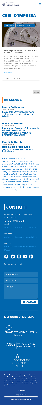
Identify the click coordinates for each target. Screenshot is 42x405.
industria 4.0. (33, 179)
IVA (6, 182)
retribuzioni (29, 184)
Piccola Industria (8, 184)
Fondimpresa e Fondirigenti (23, 174)
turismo (21, 190)
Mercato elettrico (34, 182)
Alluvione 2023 (13, 158)
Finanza (4, 174)
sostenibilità (18, 186)
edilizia (26, 169)
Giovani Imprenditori (10, 179)
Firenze (10, 174)
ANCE (22, 159)
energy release (21, 172)
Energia (14, 172)
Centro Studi (26, 163)
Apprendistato (28, 159)
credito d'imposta (30, 166)
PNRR (17, 184)
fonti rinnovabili (23, 177)
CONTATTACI (29, 302)
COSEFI (21, 166)
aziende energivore (21, 161)
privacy (23, 185)
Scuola (10, 187)
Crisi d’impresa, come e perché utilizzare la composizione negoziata (21, 51)
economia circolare (17, 169)
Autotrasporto (7, 161)
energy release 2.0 (33, 172)
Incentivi (23, 179)
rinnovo (5, 187)
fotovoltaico (32, 177)
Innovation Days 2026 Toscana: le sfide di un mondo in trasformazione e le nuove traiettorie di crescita (20, 131)
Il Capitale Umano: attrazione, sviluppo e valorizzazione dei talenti (18, 114)
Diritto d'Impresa (9, 25)
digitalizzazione (6, 169)
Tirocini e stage (13, 190)
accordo (4, 159)
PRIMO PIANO (31, 25)
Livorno (11, 181)
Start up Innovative (32, 187)
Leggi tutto (8, 72)
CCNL (13, 163)
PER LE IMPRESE (20, 25)
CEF (18, 163)
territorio (4, 190)
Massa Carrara (22, 181)
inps (3, 182)
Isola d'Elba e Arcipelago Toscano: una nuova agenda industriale (18, 149)
